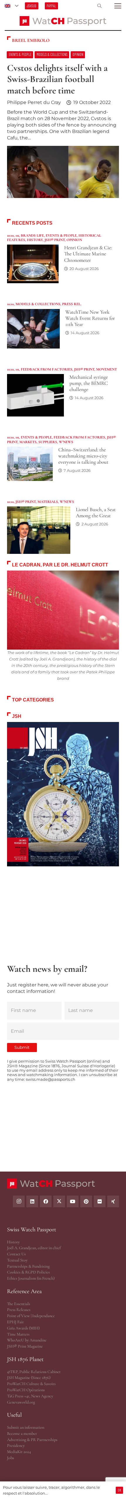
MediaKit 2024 (19, 1451)
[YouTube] (73, 1201)
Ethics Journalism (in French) (31, 1278)
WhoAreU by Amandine (27, 1340)
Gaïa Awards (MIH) (23, 1328)
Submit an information (25, 1427)
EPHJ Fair (15, 1321)
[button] (11, 6)
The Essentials (18, 1303)
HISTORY (35, 240)
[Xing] (113, 1201)
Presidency (16, 1445)
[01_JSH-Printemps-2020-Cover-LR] (63, 794)
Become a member (22, 1433)
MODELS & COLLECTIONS (38, 304)
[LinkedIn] (32, 1201)
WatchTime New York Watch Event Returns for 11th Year (90, 318)
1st (17, 235)
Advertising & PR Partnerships (32, 1439)
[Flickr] (99, 1201)
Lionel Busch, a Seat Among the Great (96, 512)
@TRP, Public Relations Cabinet (34, 1371)
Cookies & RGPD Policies (28, 1272)
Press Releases (18, 1309)
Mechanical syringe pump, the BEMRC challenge (88, 383)
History (13, 1242)
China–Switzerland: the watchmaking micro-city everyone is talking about (83, 456)
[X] (59, 1201)
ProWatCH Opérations (26, 1389)
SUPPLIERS (47, 442)
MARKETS (28, 442)
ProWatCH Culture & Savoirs (31, 1383)
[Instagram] (19, 1201)
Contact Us (16, 1254)
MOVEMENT (106, 369)
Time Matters (18, 1334)
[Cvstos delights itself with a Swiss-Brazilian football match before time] (63, 127)
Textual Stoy (17, 1260)
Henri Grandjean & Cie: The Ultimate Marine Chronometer (88, 254)
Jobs (10, 1457)
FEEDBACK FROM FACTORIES (46, 369)
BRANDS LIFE (32, 235)
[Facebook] (46, 1201)
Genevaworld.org (21, 1402)
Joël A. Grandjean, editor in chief (34, 1247)
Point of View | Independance (31, 1315)
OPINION (74, 240)
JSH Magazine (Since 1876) (28, 1377)
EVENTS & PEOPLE (61, 235)
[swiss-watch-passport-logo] (63, 21)
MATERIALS (48, 501)
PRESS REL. (71, 304)
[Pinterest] (86, 1201)
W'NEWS (66, 442)
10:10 (10, 235)
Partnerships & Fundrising (28, 1266)
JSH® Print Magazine (25, 1346)
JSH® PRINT (55, 240)
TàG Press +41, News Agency (30, 1396)
